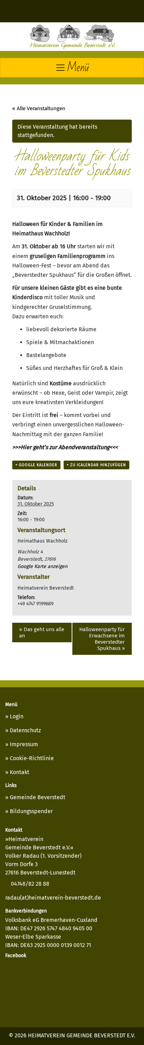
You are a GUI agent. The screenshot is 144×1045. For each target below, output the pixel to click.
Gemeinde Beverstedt (37, 797)
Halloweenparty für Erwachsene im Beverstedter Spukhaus (102, 638)
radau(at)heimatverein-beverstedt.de (53, 897)
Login (16, 716)
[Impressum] (68, 11)
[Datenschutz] (46, 11)
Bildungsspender (31, 811)
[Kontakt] (90, 11)
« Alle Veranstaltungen (38, 108)
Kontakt (19, 772)
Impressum (24, 744)
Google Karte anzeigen (42, 566)
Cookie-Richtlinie (32, 758)
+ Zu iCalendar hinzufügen (96, 465)
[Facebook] (112, 11)
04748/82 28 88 (29, 883)
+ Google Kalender (36, 465)
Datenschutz (25, 730)
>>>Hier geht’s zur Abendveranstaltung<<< (65, 447)
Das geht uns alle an (41, 632)
